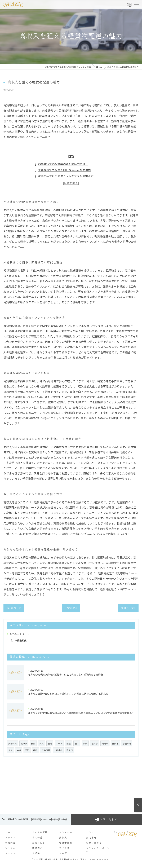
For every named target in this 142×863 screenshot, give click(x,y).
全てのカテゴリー (19, 634)
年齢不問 (46, 750)
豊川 (77, 743)
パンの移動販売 (18, 640)
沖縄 (19, 750)
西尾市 (69, 750)
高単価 (24, 743)
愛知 (27, 750)
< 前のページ (13, 608)
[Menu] (137, 4)
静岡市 (115, 743)
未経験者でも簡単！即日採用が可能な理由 (64, 170)
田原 (33, 743)
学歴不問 (127, 743)
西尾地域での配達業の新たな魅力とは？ (63, 164)
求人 (10, 750)
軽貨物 (94, 743)
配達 (68, 743)
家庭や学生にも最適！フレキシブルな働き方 (66, 176)
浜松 (85, 743)
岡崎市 (105, 743)
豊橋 (50, 743)
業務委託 (12, 743)
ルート (59, 743)
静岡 (35, 750)
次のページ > (128, 608)
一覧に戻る (71, 608)
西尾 (41, 743)
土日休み (58, 750)
